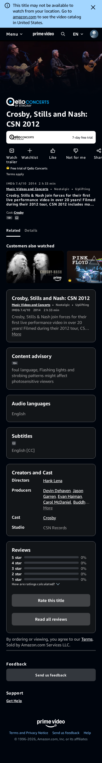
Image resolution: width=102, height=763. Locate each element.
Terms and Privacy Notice (28, 733)
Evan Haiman (70, 496)
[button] (36, 584)
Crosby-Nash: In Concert (35, 267)
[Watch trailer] (11, 150)
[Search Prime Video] (63, 34)
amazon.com (24, 16)
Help (87, 733)
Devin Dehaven (57, 490)
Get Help (14, 700)
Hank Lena (52, 480)
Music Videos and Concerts (27, 189)
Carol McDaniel (57, 502)
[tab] (13, 230)
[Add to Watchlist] (29, 150)
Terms (87, 639)
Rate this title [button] (51, 600)
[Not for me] (75, 150)
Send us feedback (66, 733)
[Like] (52, 150)
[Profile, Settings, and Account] (94, 34)
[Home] (43, 34)
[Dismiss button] (93, 7)
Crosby (19, 212)
